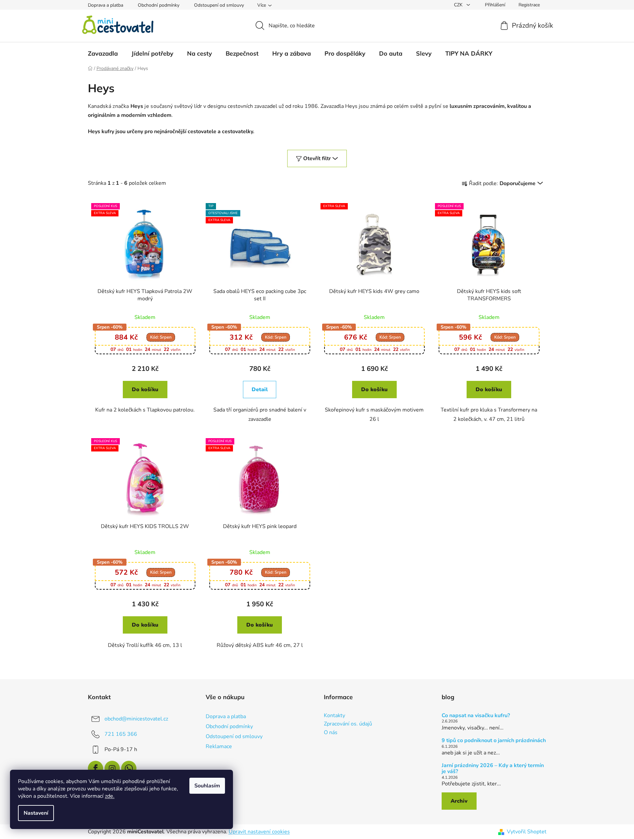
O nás (330, 733)
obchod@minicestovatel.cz (136, 718)
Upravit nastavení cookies (259, 831)
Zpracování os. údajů (348, 724)
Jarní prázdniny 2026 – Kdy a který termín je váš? (493, 768)
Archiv (459, 801)
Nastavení (36, 813)
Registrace (529, 5)
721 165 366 (121, 734)
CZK (459, 5)
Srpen (160, 337)
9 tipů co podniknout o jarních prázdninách (494, 741)
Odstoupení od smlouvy (219, 5)
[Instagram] (112, 768)
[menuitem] (102, 53)
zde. (109, 796)
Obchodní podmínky (158, 5)
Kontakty (334, 716)
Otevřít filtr (317, 158)
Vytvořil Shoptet (526, 831)
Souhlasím (207, 785)
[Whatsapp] (128, 768)
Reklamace (219, 746)
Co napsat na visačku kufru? (476, 716)
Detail (260, 389)
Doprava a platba (105, 5)
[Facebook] (95, 768)
